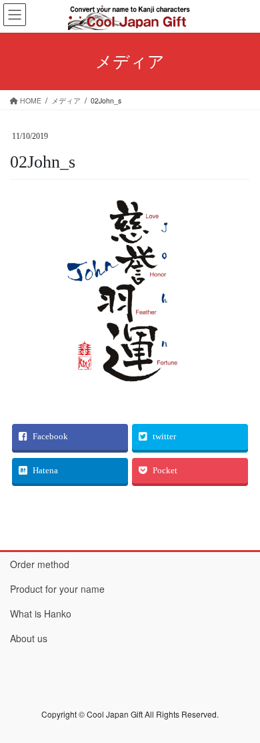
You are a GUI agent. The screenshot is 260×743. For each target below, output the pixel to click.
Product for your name (57, 588)
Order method (39, 564)
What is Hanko (40, 613)
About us (28, 638)
